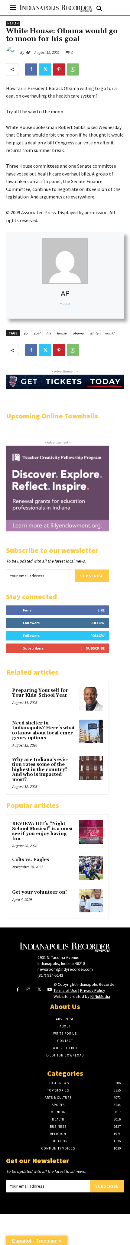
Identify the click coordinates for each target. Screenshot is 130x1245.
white (93, 333)
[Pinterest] (59, 69)
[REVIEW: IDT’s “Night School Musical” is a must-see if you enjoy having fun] (91, 832)
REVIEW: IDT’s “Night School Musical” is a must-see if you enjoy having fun (43, 831)
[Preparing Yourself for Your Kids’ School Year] (91, 699)
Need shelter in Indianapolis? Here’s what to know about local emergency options (43, 730)
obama (78, 333)
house (62, 333)
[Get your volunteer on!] (91, 900)
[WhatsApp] (73, 69)
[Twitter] (45, 69)
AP (28, 52)
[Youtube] (50, 990)
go (26, 333)
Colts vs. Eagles (30, 860)
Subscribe (91, 576)
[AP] (13, 53)
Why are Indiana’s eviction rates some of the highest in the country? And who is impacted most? (40, 769)
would (109, 333)
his (48, 333)
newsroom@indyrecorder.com (65, 969)
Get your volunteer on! (39, 892)
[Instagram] (28, 990)
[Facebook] (31, 69)
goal (37, 333)
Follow (97, 623)
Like (101, 610)
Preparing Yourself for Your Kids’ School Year (40, 693)
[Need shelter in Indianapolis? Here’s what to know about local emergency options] (91, 731)
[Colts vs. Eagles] (91, 868)
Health (13, 23)
